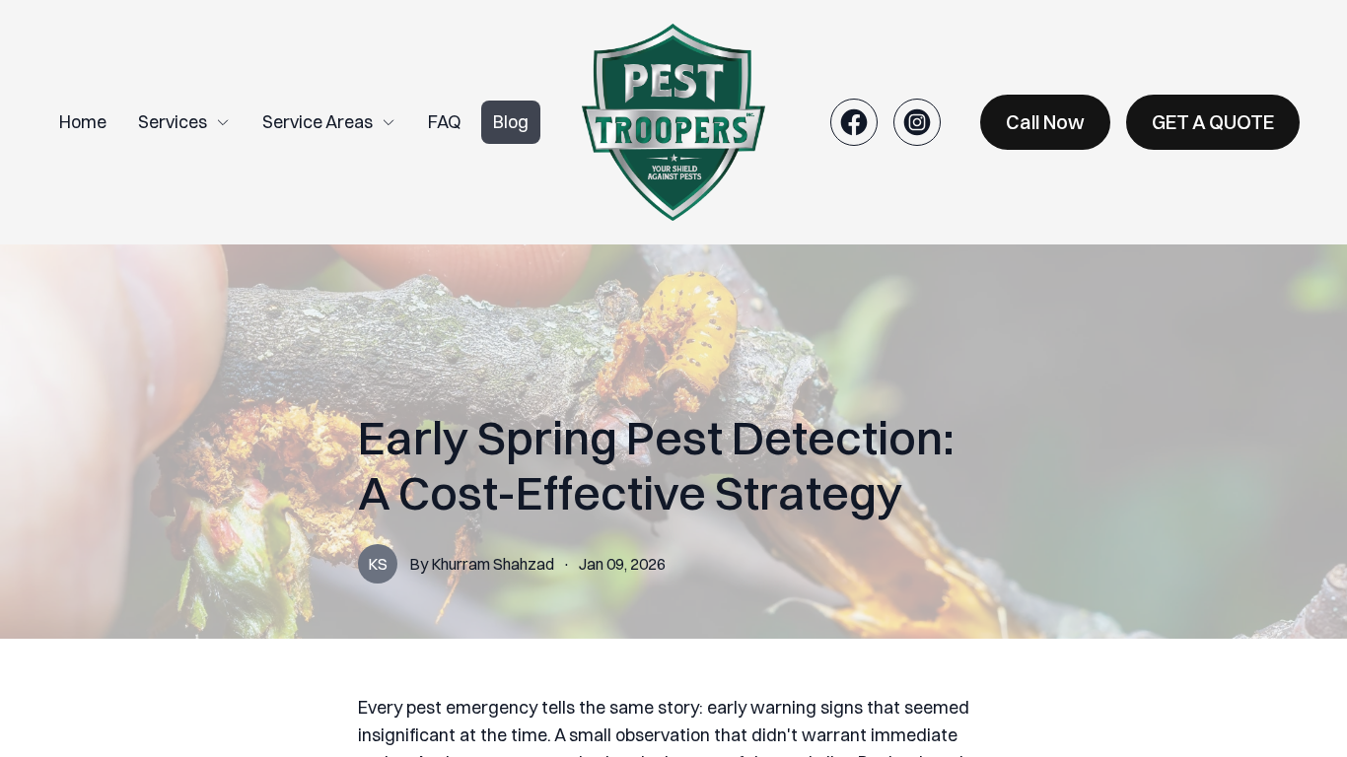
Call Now (1045, 121)
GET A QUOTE (1213, 121)
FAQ (444, 121)
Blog (511, 121)
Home (82, 121)
